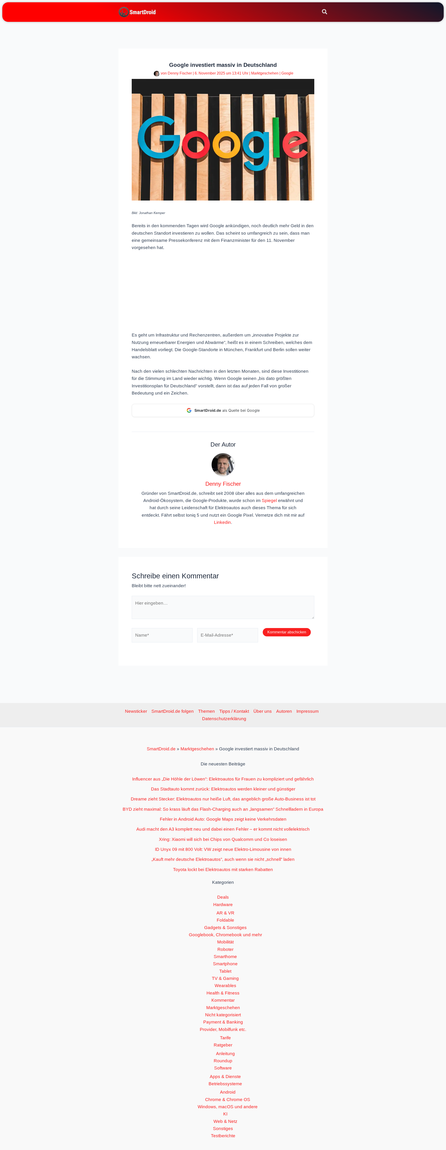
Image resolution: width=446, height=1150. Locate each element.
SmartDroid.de (161, 748)
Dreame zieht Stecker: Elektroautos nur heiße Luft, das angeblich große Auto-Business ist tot (223, 799)
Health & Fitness (223, 993)
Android (228, 1092)
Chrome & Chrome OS (227, 1099)
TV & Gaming (225, 978)
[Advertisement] (223, 290)
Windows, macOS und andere (228, 1106)
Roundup (223, 1060)
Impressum (307, 711)
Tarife (225, 1037)
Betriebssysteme (225, 1083)
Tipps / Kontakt (234, 711)
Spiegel (269, 500)
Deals (223, 897)
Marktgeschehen (265, 73)
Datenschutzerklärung (224, 718)
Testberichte (223, 1135)
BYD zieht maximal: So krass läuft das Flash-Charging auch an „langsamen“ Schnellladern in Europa (223, 809)
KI (225, 1113)
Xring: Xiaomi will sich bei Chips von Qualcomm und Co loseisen (223, 839)
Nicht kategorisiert (223, 1014)
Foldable (225, 920)
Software (223, 1068)
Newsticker (136, 711)
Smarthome (225, 956)
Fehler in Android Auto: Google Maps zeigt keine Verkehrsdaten (223, 819)
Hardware (223, 904)
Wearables (225, 985)
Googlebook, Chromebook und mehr (225, 934)
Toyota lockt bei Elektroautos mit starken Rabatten (223, 869)
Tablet (225, 971)
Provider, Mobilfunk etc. (223, 1029)
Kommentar (223, 1000)
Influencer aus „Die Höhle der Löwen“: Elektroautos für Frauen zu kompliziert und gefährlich (223, 779)
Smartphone (225, 963)
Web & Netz (225, 1121)
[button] (325, 12)
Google (287, 73)
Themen (206, 711)
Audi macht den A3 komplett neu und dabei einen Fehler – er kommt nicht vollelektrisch (223, 829)
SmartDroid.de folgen (172, 711)
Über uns (262, 711)
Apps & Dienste (225, 1076)
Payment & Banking (223, 1022)
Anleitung (225, 1053)
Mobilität (225, 941)
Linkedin (222, 522)
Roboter (225, 949)
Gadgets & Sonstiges (225, 927)
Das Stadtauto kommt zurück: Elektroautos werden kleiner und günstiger (223, 789)
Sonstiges (223, 1128)
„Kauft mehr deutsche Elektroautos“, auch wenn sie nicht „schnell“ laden (223, 859)
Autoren (284, 711)
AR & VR (225, 912)
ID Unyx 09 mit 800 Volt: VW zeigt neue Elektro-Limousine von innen (223, 849)
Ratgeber (223, 1045)
